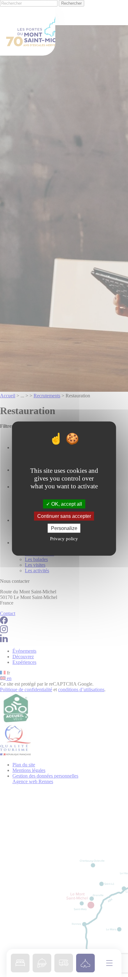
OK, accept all (66, 503)
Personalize (64, 528)
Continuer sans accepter (64, 515)
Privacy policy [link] (64, 538)
